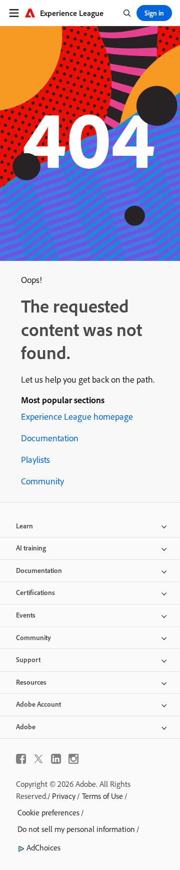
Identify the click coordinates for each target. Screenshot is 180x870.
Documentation (49, 438)
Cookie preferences (49, 812)
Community (42, 481)
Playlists (35, 459)
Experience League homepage (77, 416)
